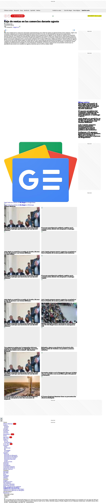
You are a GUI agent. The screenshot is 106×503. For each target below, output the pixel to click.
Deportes (6, 438)
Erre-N (6, 441)
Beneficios (6, 493)
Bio (5, 449)
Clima (5, 446)
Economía (6, 430)
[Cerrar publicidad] (1, 419)
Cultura (5, 440)
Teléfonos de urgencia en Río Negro (13, 489)
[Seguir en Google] (5, 31)
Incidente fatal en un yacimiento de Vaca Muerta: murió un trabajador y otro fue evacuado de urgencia (21, 398)
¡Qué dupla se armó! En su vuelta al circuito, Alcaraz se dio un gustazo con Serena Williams (89, 120)
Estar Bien (7, 444)
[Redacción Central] (4, 22)
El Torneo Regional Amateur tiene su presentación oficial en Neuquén (58, 397)
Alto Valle (5, 473)
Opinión (5, 453)
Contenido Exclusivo (9, 466)
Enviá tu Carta (8, 461)
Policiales (6, 463)
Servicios (5, 432)
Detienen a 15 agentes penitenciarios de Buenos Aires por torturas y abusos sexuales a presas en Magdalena (89, 134)
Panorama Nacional (9, 459)
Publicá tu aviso (7, 481)
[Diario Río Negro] (53, 16)
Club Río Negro (68, 10)
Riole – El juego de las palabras (12, 486)
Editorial (6, 454)
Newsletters (8, 434)
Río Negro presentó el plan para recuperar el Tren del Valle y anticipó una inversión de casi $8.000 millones (88, 106)
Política (5, 425)
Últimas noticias (8, 10)
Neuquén (16, 10)
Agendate (7, 437)
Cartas (6, 460)
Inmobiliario (6, 465)
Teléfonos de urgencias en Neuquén (13, 490)
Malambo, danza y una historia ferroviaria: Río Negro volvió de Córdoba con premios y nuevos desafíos (57, 349)
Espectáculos (8, 442)
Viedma (38, 10)
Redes (5, 435)
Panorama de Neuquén (10, 455)
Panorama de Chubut (10, 458)
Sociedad (6, 445)
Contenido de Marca (9, 468)
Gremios (6, 426)
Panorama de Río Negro (11, 456)
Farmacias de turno (8, 485)
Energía (5, 429)
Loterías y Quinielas (9, 484)
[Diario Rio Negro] (4, 498)
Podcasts (6, 464)
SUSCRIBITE (94, 16)
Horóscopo (7, 448)
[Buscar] (8, 16)
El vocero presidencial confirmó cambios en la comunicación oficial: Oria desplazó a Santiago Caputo (89, 113)
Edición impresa (8, 469)
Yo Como (6, 451)
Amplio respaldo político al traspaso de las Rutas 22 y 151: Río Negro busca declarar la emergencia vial (58, 325)
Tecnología (7, 450)
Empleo (5, 480)
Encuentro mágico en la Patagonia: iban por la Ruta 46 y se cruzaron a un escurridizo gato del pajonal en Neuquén (59, 374)
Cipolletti (32, 10)
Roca (21, 10)
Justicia (6, 427)
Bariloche (26, 10)
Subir (6, 497)
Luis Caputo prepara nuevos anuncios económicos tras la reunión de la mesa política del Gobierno (87, 127)
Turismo (5, 431)
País (5, 20)
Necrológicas (76, 10)
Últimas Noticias (9, 424)
